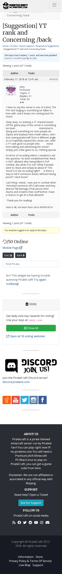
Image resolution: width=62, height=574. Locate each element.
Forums (14, 46)
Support (38, 565)
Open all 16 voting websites (27, 336)
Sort (6, 255)
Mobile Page (11, 248)
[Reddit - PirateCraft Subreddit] (7, 400)
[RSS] (14, 522)
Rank (20, 255)
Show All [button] (32, 328)
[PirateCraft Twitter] (24, 400)
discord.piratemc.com (16, 382)
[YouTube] (36, 522)
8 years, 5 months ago (15, 58)
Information (26, 557)
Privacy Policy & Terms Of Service (30, 561)
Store (39, 557)
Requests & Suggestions (47, 46)
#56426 (53, 79)
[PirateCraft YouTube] (16, 400)
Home (6, 46)
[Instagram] (41, 522)
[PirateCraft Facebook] (42, 400)
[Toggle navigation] (54, 4)
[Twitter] (25, 522)
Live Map (24, 565)
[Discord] (47, 522)
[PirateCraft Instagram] (33, 400)
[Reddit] (30, 522)
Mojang (31, 483)
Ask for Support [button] (31, 503)
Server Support (26, 46)
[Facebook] (19, 522)
